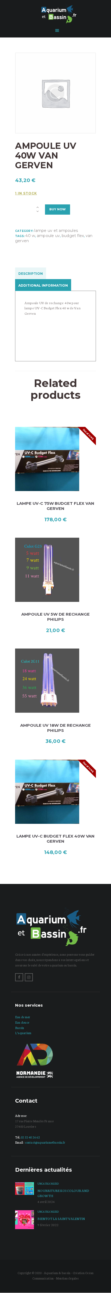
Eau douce (22, 1022)
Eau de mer (22, 1017)
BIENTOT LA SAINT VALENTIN (61, 1218)
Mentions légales (67, 1278)
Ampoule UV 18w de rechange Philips (55, 728)
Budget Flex (73, 235)
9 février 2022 (47, 1224)
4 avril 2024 (46, 1201)
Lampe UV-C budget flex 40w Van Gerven (55, 839)
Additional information (43, 285)
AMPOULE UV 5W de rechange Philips (55, 617)
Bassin (19, 1028)
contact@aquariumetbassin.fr (45, 1142)
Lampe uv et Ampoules (56, 230)
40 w (30, 235)
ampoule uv (48, 235)
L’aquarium (23, 1033)
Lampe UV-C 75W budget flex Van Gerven (55, 506)
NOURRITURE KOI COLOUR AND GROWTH (63, 1193)
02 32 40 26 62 (30, 1137)
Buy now (57, 209)
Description (30, 274)
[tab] (31, 273)
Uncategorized (48, 1183)
